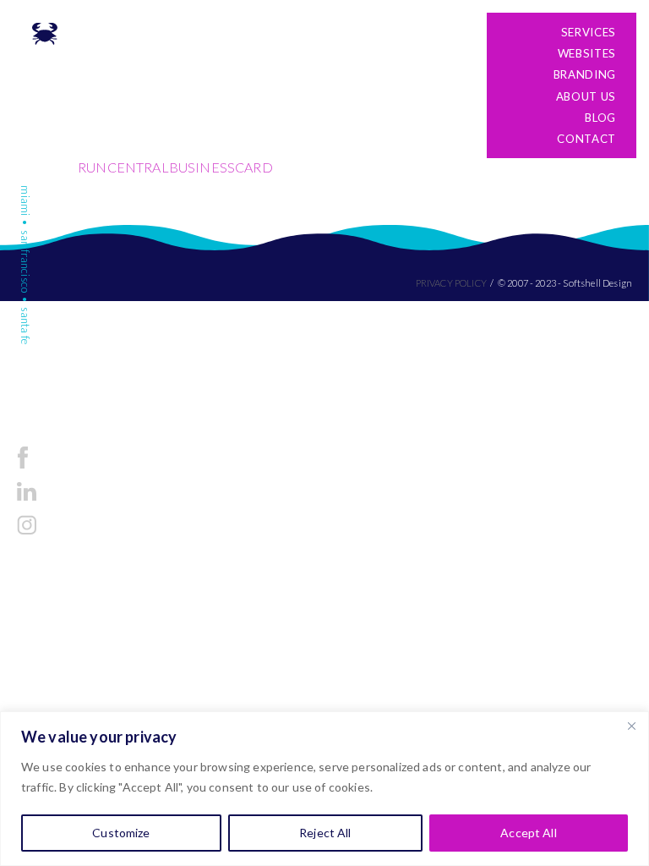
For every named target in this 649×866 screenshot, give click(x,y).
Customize (121, 832)
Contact (586, 138)
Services (588, 32)
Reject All (325, 832)
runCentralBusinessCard (175, 167)
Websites (587, 53)
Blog (600, 117)
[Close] (631, 725)
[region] (324, 788)
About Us (586, 96)
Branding (585, 74)
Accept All (528, 832)
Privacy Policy (451, 282)
